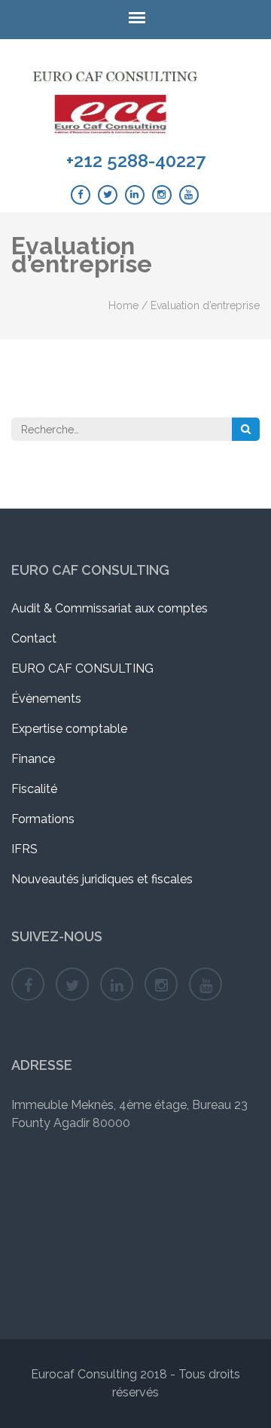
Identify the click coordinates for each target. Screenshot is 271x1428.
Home (123, 305)
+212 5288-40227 (136, 161)
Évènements (46, 698)
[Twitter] (107, 195)
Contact (33, 638)
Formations (43, 819)
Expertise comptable (69, 729)
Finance (33, 759)
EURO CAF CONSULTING (82, 668)
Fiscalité (34, 789)
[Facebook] (80, 195)
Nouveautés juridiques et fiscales (102, 879)
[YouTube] (189, 195)
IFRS (24, 849)
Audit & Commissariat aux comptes (109, 608)
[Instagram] (162, 195)
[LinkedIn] (135, 195)
